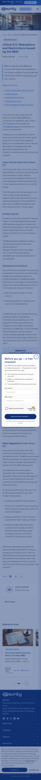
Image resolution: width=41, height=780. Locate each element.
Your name (9, 388)
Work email (9, 397)
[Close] (36, 357)
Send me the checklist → (20, 416)
